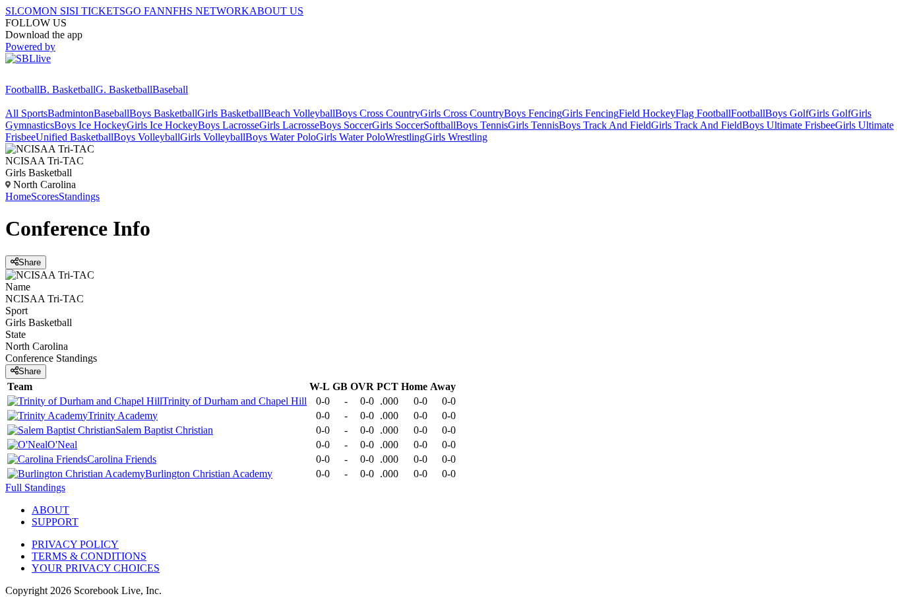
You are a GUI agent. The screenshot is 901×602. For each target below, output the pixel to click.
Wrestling (405, 137)
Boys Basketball (163, 113)
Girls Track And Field (696, 125)
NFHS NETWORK (207, 11)
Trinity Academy (123, 415)
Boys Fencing (533, 113)
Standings (79, 196)
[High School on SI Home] (56, 77)
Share (29, 262)
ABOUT (50, 510)
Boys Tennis (482, 125)
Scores (45, 196)
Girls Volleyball (212, 137)
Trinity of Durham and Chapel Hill (234, 401)
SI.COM (23, 11)
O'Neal (62, 444)
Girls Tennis (533, 125)
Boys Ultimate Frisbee (788, 125)
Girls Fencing (590, 113)
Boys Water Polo (280, 137)
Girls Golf (830, 113)
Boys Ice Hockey (90, 125)
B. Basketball (68, 89)
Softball (439, 125)
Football (22, 89)
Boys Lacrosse (228, 125)
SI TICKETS (97, 11)
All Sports (26, 113)
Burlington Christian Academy (208, 473)
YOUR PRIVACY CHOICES (96, 568)
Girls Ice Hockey (162, 125)
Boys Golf (787, 113)
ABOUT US (276, 11)
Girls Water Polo (350, 137)
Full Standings (35, 487)
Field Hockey (647, 113)
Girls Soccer (397, 125)
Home (18, 196)
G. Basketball (124, 89)
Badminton (70, 113)
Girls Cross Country (462, 113)
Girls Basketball (230, 113)
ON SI (55, 11)
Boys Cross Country (377, 113)
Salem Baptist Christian (164, 430)
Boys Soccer (345, 125)
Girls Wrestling (456, 137)
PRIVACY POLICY (75, 544)
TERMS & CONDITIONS (89, 556)
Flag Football (703, 113)
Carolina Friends (121, 459)
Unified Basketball (74, 137)
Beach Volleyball (299, 113)
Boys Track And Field (605, 125)
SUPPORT (55, 521)
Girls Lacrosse (289, 125)
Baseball (170, 89)
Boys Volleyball (146, 137)
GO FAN (145, 11)
